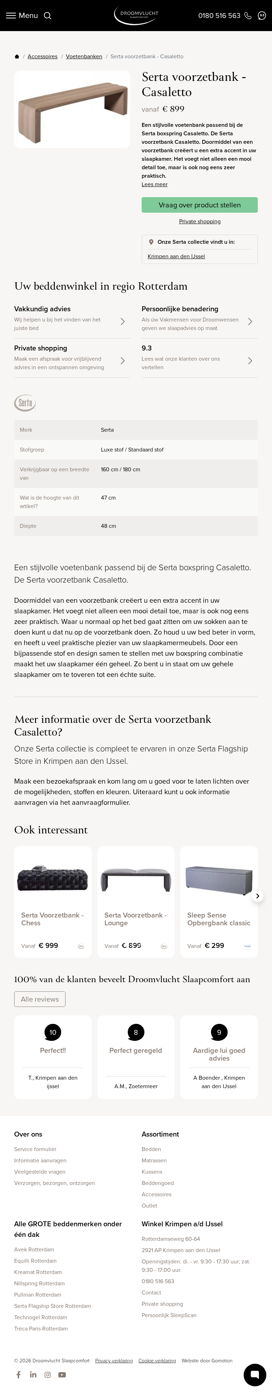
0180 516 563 (158, 1281)
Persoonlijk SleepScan (169, 1315)
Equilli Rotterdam (35, 1261)
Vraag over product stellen (200, 205)
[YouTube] (63, 1375)
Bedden (151, 1149)
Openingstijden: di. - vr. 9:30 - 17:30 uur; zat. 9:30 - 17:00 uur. (196, 1265)
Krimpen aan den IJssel (176, 256)
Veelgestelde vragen (40, 1172)
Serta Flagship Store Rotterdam (52, 1306)
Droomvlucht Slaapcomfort (136, 15)
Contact (151, 1292)
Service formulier (35, 1149)
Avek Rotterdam (34, 1249)
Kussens (152, 1172)
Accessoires (42, 56)
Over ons (28, 1134)
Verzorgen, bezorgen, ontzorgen (54, 1183)
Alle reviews (40, 999)
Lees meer (155, 184)
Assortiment (160, 1134)
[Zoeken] (47, 15)
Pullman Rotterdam (37, 1295)
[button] (258, 896)
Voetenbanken (84, 56)
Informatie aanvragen (40, 1160)
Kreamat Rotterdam (38, 1272)
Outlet (149, 1206)
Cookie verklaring (157, 1360)
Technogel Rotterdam (40, 1317)
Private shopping (200, 221)
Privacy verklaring (114, 1360)
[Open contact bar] (255, 1375)
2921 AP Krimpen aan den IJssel (181, 1250)
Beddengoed (158, 1183)
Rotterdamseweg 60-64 (171, 1239)
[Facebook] (20, 1375)
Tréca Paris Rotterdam (41, 1329)
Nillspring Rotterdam (39, 1283)
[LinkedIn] (34, 1375)
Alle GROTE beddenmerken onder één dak (68, 1229)
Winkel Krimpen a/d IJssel (182, 1224)
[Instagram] (49, 1375)
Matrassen (154, 1160)
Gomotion (222, 1360)
